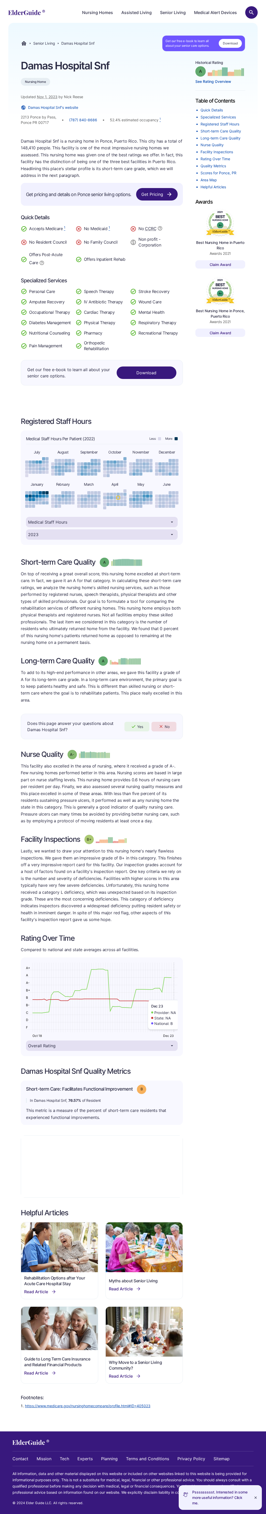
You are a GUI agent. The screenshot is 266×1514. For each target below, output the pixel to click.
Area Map (209, 180)
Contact (20, 1458)
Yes (140, 726)
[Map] (102, 1166)
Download (230, 43)
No (167, 726)
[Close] (256, 1497)
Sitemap (222, 1458)
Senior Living (173, 12)
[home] (26, 12)
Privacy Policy (191, 1458)
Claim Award (220, 264)
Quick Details (212, 110)
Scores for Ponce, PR (218, 173)
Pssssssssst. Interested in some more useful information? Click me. (220, 1497)
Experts (85, 1458)
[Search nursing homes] (251, 12)
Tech (64, 1458)
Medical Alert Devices (215, 12)
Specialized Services (218, 117)
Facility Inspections (217, 152)
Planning (109, 1458)
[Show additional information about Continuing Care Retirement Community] (160, 229)
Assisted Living (136, 12)
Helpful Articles (213, 187)
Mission (44, 1458)
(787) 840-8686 (83, 120)
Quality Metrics (213, 166)
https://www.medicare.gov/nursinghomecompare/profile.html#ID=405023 (87, 1406)
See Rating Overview (213, 81)
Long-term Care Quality (221, 138)
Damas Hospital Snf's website (53, 107)
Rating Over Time (215, 159)
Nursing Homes (97, 12)
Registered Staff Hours (220, 124)
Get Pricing (152, 194)
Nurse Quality (212, 145)
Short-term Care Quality (221, 131)
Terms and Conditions (147, 1458)
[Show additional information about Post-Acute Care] (41, 262)
